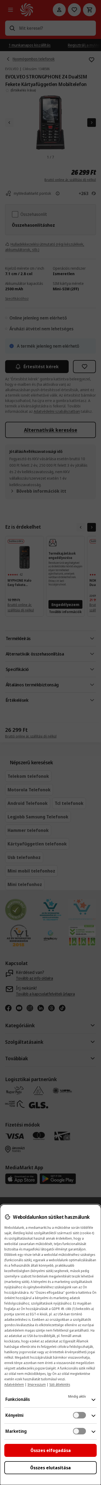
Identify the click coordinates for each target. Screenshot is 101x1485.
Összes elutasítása (50, 1468)
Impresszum (36, 1384)
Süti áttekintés (59, 1384)
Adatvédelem (14, 1384)
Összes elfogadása (50, 1450)
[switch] (79, 1415)
